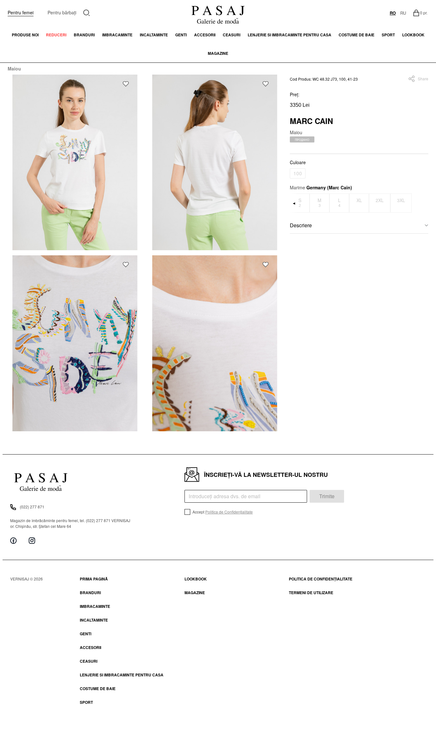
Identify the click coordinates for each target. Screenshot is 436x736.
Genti (181, 35)
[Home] (218, 13)
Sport (86, 702)
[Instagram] (32, 540)
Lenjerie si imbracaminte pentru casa (289, 35)
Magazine (218, 53)
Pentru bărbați (62, 12)
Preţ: (294, 94)
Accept (222, 511)
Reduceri (56, 35)
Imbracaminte (117, 35)
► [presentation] (424, 203)
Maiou (14, 68)
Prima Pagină (94, 579)
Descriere (301, 225)
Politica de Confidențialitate (229, 511)
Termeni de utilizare (311, 592)
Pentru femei (21, 12)
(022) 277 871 (32, 506)
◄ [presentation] (294, 203)
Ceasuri (231, 35)
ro (393, 13)
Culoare (298, 162)
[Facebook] (13, 540)
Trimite (327, 496)
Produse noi (25, 35)
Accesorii (204, 35)
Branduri (84, 35)
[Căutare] (86, 12)
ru (403, 13)
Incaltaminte (154, 35)
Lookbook (195, 579)
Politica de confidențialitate (320, 579)
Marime (321, 187)
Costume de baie (356, 35)
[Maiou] (75, 162)
